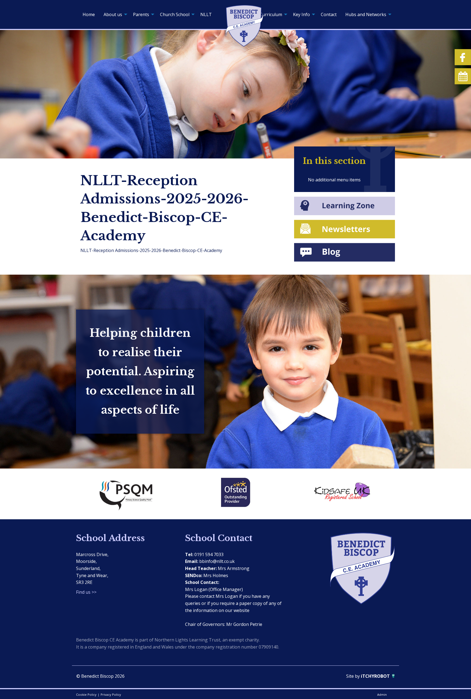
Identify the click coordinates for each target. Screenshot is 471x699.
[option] (129, 494)
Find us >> (86, 592)
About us (113, 14)
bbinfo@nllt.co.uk (217, 561)
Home (89, 14)
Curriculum (270, 14)
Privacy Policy (111, 694)
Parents (141, 14)
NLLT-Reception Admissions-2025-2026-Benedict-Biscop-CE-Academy (151, 250)
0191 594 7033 (209, 554)
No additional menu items (334, 180)
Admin (382, 694)
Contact (329, 14)
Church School (174, 14)
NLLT (206, 14)
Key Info (301, 14)
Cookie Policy (86, 694)
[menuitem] (88, 14)
